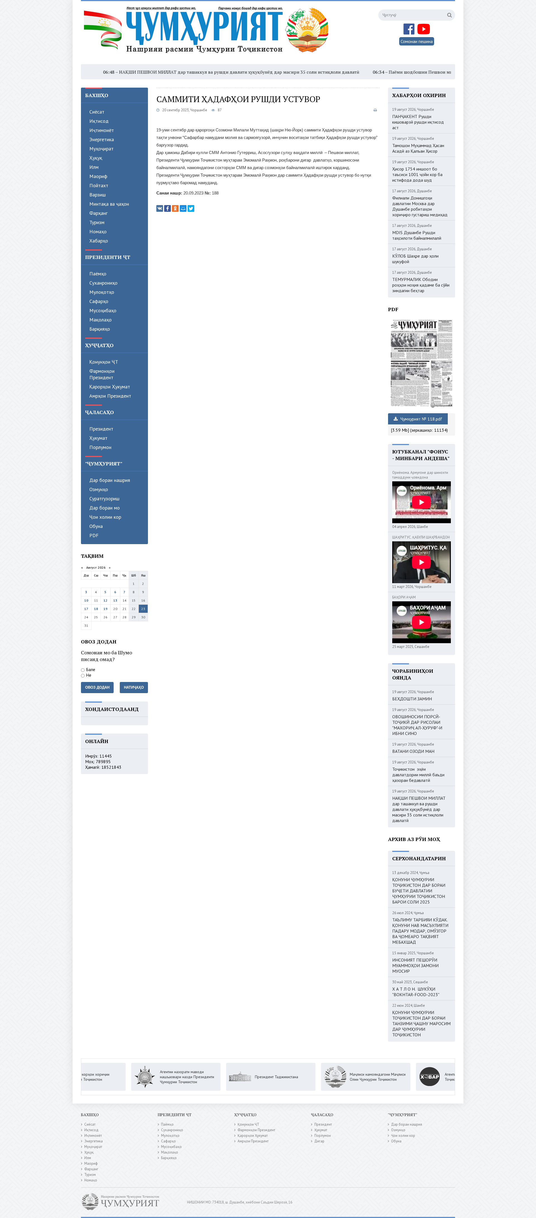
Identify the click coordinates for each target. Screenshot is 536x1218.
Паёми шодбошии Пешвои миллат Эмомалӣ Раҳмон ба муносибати (411, 72)
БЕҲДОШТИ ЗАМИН (412, 699)
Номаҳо (98, 231)
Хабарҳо (98, 240)
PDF (94, 535)
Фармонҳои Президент (101, 374)
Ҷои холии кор (105, 517)
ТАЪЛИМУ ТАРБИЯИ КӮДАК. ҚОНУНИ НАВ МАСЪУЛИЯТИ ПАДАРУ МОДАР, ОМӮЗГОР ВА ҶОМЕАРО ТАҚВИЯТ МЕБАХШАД (420, 931)
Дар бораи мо (104, 508)
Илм (94, 167)
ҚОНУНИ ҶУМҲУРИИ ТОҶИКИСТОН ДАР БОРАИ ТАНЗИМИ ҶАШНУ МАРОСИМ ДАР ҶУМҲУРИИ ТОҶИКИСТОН (421, 1023)
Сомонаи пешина (417, 41)
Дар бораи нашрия (109, 480)
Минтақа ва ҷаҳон (109, 204)
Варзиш (97, 194)
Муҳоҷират (101, 148)
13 (115, 600)
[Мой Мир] (183, 208)
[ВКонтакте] (159, 208)
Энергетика (101, 139)
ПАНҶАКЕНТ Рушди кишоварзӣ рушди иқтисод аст (418, 122)
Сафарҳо (98, 301)
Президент (101, 429)
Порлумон (100, 447)
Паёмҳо (97, 273)
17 (86, 609)
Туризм (96, 222)
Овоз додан (97, 687)
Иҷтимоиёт (101, 130)
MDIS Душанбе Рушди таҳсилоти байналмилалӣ (416, 235)
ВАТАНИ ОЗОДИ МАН (413, 751)
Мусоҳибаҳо (102, 310)
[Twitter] (191, 208)
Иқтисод (99, 121)
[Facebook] (167, 208)
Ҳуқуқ (95, 158)
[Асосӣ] (207, 33)
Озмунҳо (98, 489)
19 (105, 609)
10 (86, 600)
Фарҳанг (98, 213)
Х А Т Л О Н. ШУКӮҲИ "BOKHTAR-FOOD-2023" (415, 991)
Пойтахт (98, 185)
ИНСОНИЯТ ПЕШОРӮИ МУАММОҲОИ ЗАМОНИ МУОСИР (415, 965)
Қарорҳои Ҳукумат (109, 386)
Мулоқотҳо (101, 292)
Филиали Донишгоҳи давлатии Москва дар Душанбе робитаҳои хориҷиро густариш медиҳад (420, 206)
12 (105, 600)
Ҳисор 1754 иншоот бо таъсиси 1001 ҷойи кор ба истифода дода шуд (417, 174)
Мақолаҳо (100, 319)
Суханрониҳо (103, 283)
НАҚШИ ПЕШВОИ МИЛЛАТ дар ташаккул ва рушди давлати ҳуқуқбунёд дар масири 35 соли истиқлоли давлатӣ (190, 72)
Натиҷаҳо (134, 687)
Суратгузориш (104, 498)
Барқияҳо (99, 329)
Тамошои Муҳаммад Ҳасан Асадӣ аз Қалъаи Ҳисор (418, 148)
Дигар (319, 1141)
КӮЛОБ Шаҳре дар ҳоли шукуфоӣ (415, 258)
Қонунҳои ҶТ (103, 362)
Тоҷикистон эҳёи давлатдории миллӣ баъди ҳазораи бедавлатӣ (418, 774)
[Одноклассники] (175, 208)
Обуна (96, 526)
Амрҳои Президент (110, 396)
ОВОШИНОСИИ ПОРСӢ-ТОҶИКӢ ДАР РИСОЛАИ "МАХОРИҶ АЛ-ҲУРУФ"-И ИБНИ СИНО (417, 725)
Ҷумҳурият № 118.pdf (420, 419)
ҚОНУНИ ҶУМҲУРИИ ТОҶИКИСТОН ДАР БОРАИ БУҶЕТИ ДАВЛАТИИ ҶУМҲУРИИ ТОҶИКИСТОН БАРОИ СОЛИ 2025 (418, 891)
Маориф (98, 176)
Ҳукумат (98, 438)
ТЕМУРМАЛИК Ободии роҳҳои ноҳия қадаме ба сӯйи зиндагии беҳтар (420, 285)
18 (96, 609)
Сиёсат (96, 112)
